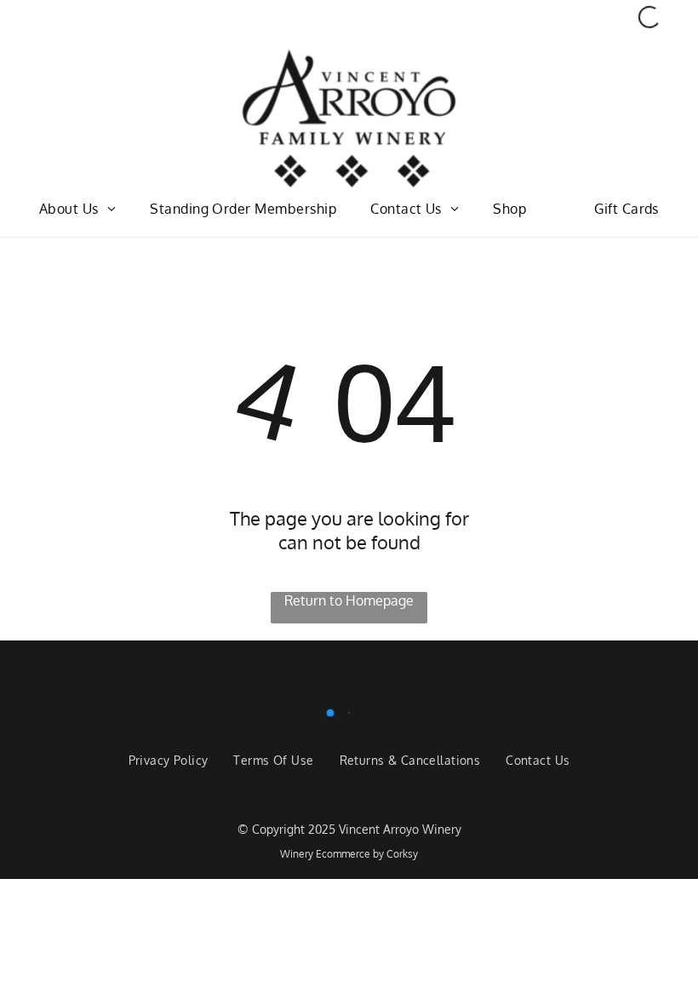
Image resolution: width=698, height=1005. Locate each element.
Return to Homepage (349, 600)
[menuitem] (77, 208)
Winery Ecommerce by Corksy (349, 853)
